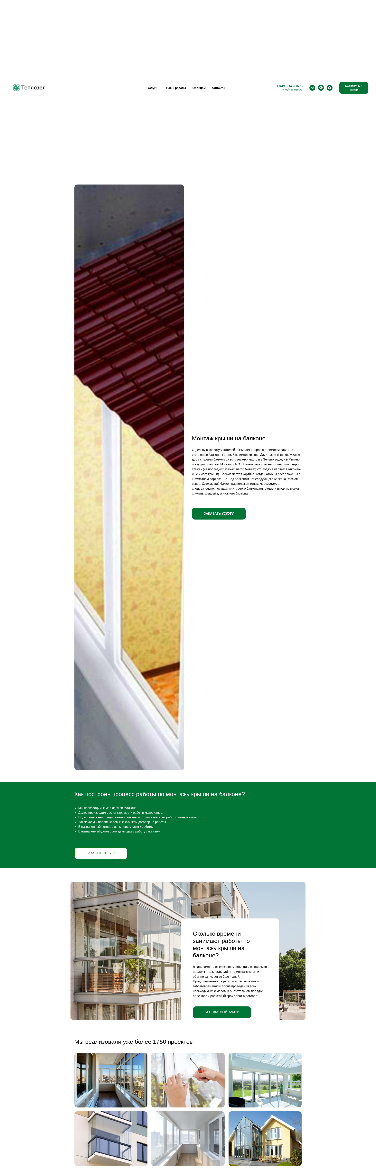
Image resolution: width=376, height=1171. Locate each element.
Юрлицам (199, 88)
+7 (278, 86)
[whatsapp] (321, 88)
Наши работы (176, 88)
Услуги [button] (153, 88)
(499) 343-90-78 (291, 86)
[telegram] (312, 88)
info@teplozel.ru (292, 89)
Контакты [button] (219, 88)
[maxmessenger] (330, 88)
